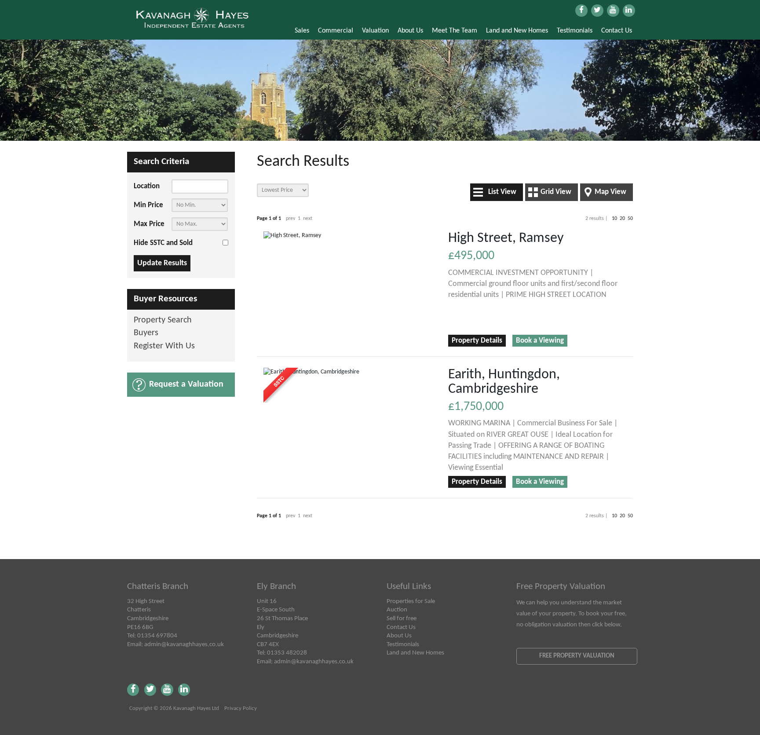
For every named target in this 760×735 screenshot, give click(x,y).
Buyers (146, 333)
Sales (302, 30)
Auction (397, 609)
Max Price (149, 224)
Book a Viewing (540, 340)
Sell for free (402, 618)
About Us (410, 30)
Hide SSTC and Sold (163, 243)
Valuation (375, 30)
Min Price (148, 205)
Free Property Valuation (576, 655)
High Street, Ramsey (505, 238)
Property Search (163, 320)
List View (502, 192)
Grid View (556, 192)
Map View (610, 192)
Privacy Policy (240, 708)
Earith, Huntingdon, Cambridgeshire (504, 382)
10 (614, 218)
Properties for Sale (411, 601)
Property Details (477, 340)
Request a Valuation (186, 384)
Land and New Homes (517, 30)
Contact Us (616, 30)
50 (630, 218)
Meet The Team (454, 30)
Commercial (335, 30)
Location (147, 186)
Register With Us (164, 346)
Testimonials (574, 30)
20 (622, 218)
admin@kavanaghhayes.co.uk (184, 644)
